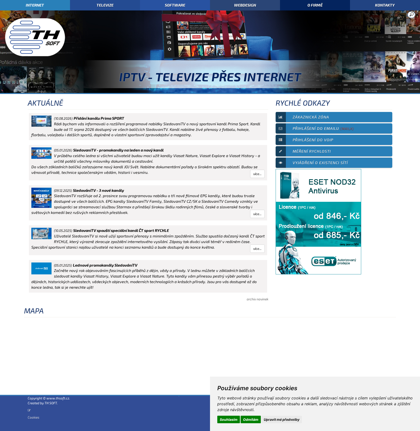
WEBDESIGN (245, 5)
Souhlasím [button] (228, 419)
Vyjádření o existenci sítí (320, 162)
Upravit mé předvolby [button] (281, 419)
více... (257, 174)
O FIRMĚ (315, 5)
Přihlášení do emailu (323, 128)
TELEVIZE (105, 5)
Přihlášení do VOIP (313, 139)
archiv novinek (257, 299)
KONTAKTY (385, 5)
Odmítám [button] (250, 419)
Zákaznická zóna (311, 117)
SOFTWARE (175, 5)
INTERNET (35, 5)
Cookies (33, 417)
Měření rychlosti (312, 151)
